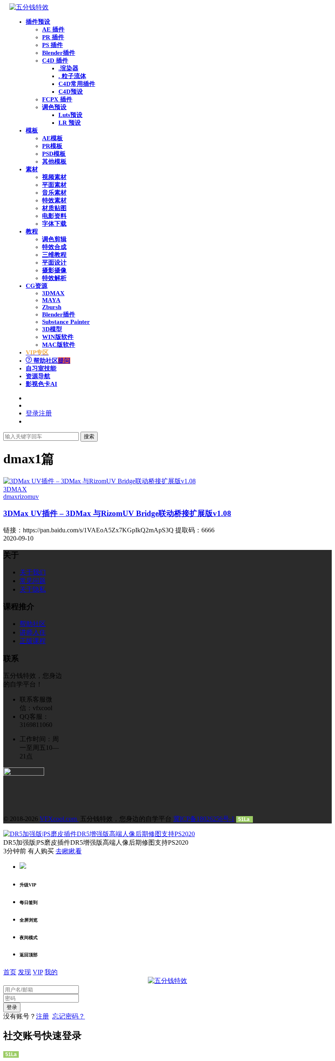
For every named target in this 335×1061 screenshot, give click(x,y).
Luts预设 (70, 115)
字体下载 (54, 223)
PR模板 (52, 146)
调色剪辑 (54, 239)
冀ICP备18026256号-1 (203, 818)
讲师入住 (33, 632)
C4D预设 (70, 91)
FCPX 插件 (57, 99)
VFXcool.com (59, 818)
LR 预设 (69, 122)
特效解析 (54, 278)
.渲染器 (68, 68)
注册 (42, 1016)
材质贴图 (54, 208)
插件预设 (38, 21)
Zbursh (51, 307)
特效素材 (54, 200)
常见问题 (33, 580)
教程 (32, 231)
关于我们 (33, 572)
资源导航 (38, 376)
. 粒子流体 (72, 76)
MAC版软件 (58, 344)
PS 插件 (52, 45)
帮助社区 (51, 360)
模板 (32, 130)
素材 (32, 169)
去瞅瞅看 (69, 851)
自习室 (41, 368)
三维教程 (54, 254)
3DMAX (53, 293)
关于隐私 (33, 589)
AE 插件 (53, 29)
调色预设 (54, 107)
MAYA (51, 300)
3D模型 (52, 329)
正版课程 (33, 640)
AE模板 (52, 138)
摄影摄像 (54, 270)
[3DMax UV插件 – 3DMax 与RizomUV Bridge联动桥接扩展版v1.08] (99, 481)
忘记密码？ (68, 1016)
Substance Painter (66, 322)
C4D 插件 (55, 60)
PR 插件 (53, 37)
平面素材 (54, 185)
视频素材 (54, 177)
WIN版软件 (58, 337)
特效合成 (54, 247)
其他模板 (54, 161)
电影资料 (54, 216)
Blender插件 (58, 52)
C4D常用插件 (76, 84)
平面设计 (54, 262)
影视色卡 (41, 384)
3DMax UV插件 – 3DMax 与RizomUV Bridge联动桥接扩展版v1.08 (117, 513)
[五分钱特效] (29, 7)
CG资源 (36, 286)
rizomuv (28, 496)
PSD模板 (54, 153)
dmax (10, 496)
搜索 (89, 436)
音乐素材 (54, 192)
